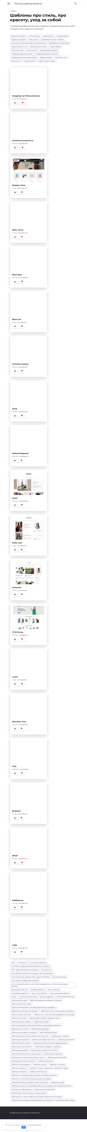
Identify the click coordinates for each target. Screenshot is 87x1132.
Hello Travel (17, 230)
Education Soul (19, 722)
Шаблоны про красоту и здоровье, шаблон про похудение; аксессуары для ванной (41, 1086)
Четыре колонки (29, 61)
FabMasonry (17, 900)
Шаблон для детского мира (21, 1004)
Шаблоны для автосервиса (21, 1022)
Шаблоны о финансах (19, 1071)
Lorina (15, 677)
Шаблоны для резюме (66, 1039)
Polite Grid (17, 543)
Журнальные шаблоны (19, 989)
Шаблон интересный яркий (21, 1014)
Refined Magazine (20, 453)
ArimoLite (16, 588)
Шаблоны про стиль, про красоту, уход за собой (28, 1093)
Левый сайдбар (55, 47)
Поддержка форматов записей (46, 54)
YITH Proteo (17, 632)
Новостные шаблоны (39, 993)
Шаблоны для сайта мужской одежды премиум (50, 1043)
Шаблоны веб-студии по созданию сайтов (44, 1018)
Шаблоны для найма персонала (43, 1039)
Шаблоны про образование (21, 1089)
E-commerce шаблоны (38, 963)
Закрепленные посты (19, 47)
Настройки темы (17, 50)
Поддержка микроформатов (21, 54)
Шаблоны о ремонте (18, 1068)
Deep (14, 409)
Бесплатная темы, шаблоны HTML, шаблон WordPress (30, 977)
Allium (15, 856)
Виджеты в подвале (18, 39)
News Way (17, 275)
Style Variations (48, 36)
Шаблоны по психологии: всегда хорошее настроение (31, 1079)
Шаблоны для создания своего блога (44, 1050)
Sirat (14, 766)
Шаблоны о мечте (40, 1064)
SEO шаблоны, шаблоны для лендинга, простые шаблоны (32, 973)
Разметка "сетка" (61, 57)
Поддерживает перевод (49, 50)
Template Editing (62, 36)
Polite (15, 498)
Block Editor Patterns (18, 36)
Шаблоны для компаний (48, 1032)
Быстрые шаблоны (59, 977)
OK (24, 1127)
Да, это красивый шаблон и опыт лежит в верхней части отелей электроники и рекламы (39, 985)
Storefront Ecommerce (22, 141)
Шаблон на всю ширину (47, 61)
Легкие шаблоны (54, 989)
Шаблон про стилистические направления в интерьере (54, 1014)
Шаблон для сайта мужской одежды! (24, 1011)
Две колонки (33, 39)
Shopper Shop (18, 185)
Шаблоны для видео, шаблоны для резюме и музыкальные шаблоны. (36, 1025)
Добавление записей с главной (52, 39)
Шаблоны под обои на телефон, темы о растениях (29, 1082)
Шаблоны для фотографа (57, 1057)
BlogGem (16, 811)
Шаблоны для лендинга (60, 1036)
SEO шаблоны (46, 970)
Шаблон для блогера (19, 1000)
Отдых (13, 997)
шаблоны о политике (57, 1064)
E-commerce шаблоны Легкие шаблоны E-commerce (30, 966)
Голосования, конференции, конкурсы (25, 980)
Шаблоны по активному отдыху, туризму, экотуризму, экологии (34, 1075)
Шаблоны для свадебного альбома (47, 1047)
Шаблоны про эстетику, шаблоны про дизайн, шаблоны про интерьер (36, 1096)
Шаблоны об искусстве (38, 1071)
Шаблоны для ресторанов (20, 1043)
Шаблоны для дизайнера (40, 1029)
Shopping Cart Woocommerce (26, 96)
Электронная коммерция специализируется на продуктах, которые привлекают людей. (43, 1100)
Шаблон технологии (18, 1018)
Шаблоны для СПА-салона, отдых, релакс (26, 1054)
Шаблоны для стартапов (53, 1054)
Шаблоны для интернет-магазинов (24, 1032)
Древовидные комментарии (59, 43)
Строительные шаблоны (65, 997)
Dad (12, 963)
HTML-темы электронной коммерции (24, 970)
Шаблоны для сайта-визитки (21, 1047)
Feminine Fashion (20, 364)
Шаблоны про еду (57, 1082)
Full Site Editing (34, 36)
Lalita (14, 945)
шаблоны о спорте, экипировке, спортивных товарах (49, 1068)
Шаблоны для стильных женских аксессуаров (27, 1057)
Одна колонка (32, 50)
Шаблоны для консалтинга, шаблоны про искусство (30, 1036)
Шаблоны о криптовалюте (20, 1064)
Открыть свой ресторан (28, 997)
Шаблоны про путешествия (45, 1089)
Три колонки (15, 61)
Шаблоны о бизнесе (46, 1061)
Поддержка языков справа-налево (24, 57)
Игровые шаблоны (37, 989)
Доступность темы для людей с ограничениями (28, 43)
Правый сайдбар (46, 57)
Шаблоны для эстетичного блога (23, 1061)
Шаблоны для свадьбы (19, 1050)
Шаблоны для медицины (20, 1039)
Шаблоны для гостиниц (19, 1029)
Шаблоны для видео (41, 1022)
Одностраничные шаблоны (59, 993)
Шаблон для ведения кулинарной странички (46, 1000)
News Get (16, 319)
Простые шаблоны (46, 997)
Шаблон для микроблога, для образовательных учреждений (33, 1007)
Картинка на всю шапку (38, 47)
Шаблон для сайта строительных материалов (57, 1011)
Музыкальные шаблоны (19, 993)
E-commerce (22, 963)
